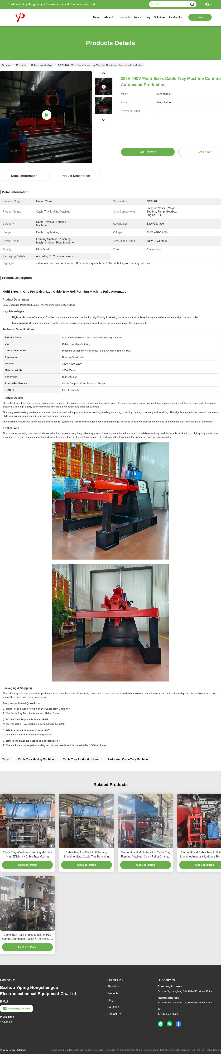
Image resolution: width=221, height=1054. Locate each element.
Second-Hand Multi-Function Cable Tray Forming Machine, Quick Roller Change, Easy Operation (145, 855)
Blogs (110, 1000)
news (137, 17)
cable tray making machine (36, 759)
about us (109, 17)
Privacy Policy (7, 1049)
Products (21, 65)
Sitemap (21, 1049)
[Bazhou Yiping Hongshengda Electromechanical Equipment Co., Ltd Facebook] (178, 1024)
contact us (175, 17)
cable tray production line (81, 759)
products (124, 17)
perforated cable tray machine (128, 759)
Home (96, 17)
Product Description (75, 176)
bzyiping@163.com (19, 1008)
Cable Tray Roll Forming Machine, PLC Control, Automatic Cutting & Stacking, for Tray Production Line (27, 937)
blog (147, 17)
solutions (159, 17)
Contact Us (114, 1013)
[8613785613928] (160, 1024)
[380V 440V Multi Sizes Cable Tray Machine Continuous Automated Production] (46, 117)
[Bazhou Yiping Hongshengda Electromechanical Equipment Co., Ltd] (27, 17)
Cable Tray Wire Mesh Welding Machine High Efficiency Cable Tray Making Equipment (27, 855)
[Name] (192, 4)
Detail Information (24, 176)
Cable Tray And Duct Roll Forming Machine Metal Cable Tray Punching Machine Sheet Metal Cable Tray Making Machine (86, 855)
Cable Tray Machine (42, 65)
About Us (113, 986)
